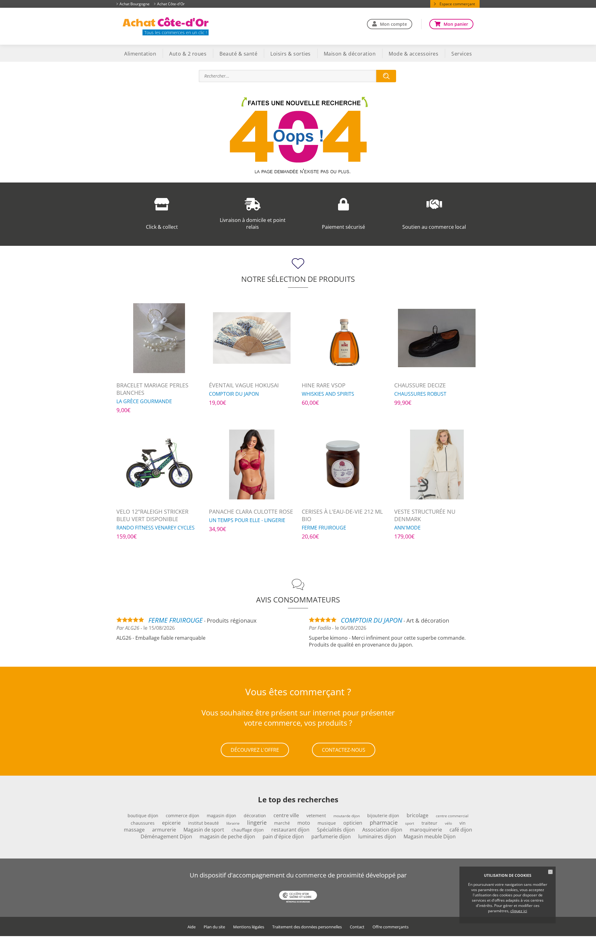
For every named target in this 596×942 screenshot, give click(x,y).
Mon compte (393, 24)
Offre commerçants (390, 927)
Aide (191, 927)
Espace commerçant (457, 4)
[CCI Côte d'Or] (298, 897)
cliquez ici (518, 910)
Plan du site (214, 927)
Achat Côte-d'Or (171, 4)
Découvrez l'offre (255, 749)
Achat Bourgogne (135, 4)
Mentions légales (248, 927)
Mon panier (456, 24)
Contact (357, 927)
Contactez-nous (343, 749)
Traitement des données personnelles (307, 927)
